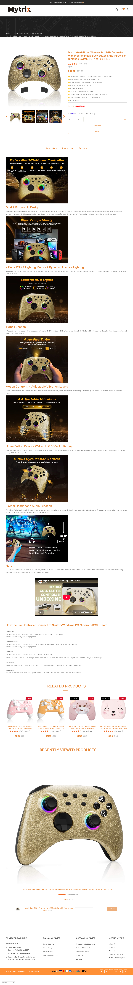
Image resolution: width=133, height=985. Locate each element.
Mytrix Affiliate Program (117, 958)
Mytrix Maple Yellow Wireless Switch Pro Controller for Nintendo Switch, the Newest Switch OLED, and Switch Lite (51, 728)
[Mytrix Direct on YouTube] (121, 971)
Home (8, 33)
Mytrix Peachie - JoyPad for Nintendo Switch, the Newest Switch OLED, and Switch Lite (113, 728)
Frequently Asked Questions (85, 944)
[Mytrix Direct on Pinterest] (111, 971)
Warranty (79, 959)
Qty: (69, 119)
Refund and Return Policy (51, 955)
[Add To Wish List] (125, 119)
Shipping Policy (48, 951)
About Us (112, 944)
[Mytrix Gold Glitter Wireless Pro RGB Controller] (15, 116)
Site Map (112, 947)
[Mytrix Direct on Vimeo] (125, 971)
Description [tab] (51, 148)
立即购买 (97, 131)
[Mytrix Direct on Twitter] (106, 971)
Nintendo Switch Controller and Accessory (28, 33)
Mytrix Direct (22, 971)
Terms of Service (48, 944)
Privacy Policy (47, 948)
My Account (113, 951)
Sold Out (97, 125)
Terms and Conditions (116, 954)
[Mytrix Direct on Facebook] (101, 971)
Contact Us (79, 955)
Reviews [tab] (83, 148)
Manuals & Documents (83, 948)
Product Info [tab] (67, 148)
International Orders (82, 951)
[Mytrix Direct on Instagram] (116, 971)
